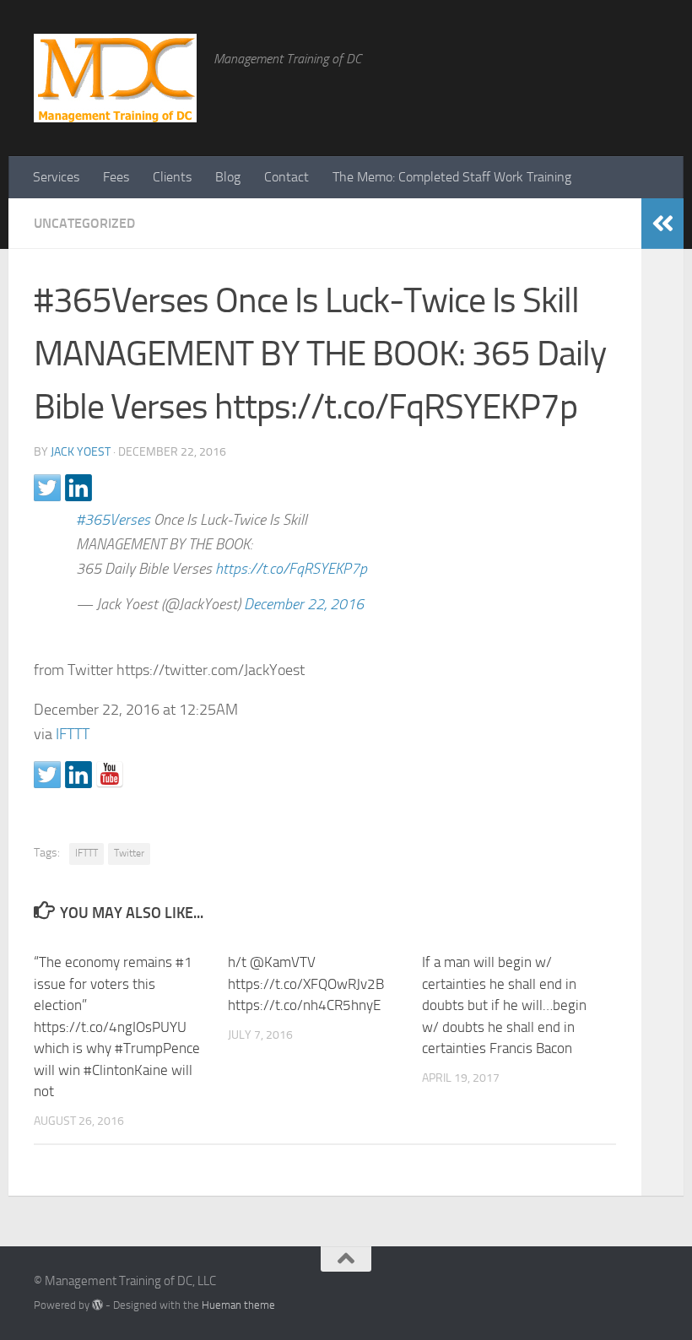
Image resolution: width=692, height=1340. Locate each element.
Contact (286, 177)
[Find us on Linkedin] (78, 774)
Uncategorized (84, 223)
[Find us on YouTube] (109, 774)
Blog (228, 177)
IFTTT (72, 734)
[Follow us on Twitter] (47, 774)
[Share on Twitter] (47, 487)
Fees (116, 177)
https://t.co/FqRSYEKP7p (291, 568)
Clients (172, 177)
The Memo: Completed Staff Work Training (451, 177)
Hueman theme (238, 1305)
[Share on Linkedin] (78, 487)
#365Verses (113, 520)
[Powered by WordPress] (97, 1304)
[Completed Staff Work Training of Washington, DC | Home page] (115, 78)
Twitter (129, 853)
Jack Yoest (81, 452)
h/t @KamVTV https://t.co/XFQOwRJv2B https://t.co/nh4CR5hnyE (306, 983)
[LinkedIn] (616, 1287)
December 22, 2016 (304, 604)
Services (56, 177)
